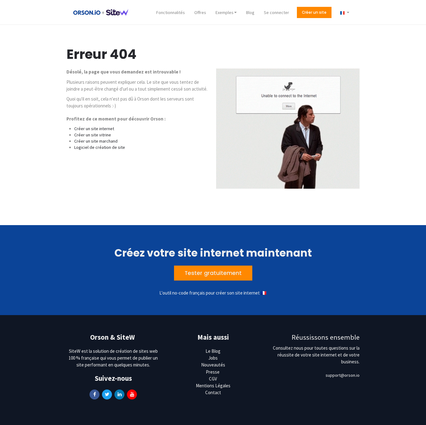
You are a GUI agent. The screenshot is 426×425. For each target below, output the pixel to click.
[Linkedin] (119, 394)
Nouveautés (213, 365)
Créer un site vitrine (92, 135)
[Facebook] (94, 394)
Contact (213, 392)
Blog (250, 12)
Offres (200, 12)
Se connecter (276, 12)
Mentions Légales (213, 386)
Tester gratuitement (213, 273)
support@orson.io (343, 375)
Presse (213, 372)
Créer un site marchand (96, 141)
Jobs (213, 358)
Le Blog (213, 351)
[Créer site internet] (101, 12)
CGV (213, 379)
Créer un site (314, 12)
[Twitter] (107, 394)
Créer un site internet (94, 128)
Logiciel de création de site (99, 147)
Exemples (224, 12)
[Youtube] (132, 394)
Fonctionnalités (170, 12)
